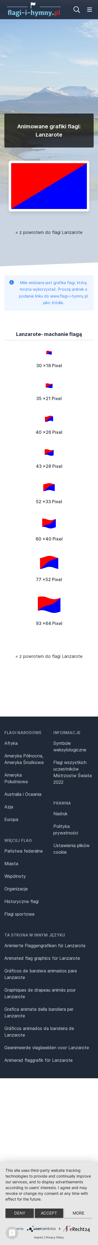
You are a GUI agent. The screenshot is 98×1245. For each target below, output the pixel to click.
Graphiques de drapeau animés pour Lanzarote (40, 993)
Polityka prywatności (65, 830)
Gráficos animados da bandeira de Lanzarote (39, 1032)
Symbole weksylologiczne (69, 746)
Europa (11, 819)
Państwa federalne (23, 851)
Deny (19, 1213)
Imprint (38, 1237)
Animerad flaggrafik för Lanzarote (38, 1060)
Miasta (11, 863)
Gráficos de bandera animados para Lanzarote (40, 974)
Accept (49, 1213)
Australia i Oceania (22, 794)
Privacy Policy (55, 1237)
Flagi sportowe (19, 914)
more (78, 1213)
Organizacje (16, 889)
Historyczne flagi (21, 901)
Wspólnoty (15, 876)
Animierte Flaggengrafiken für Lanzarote (44, 945)
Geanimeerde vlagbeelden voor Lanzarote (46, 1047)
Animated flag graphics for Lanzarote (42, 958)
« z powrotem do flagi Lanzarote (49, 232)
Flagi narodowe (23, 732)
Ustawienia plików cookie (71, 849)
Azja (8, 807)
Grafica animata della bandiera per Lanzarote (39, 1012)
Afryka (11, 743)
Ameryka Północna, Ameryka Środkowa (24, 759)
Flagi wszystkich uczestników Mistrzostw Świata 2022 (72, 772)
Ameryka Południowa (16, 778)
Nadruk (60, 813)
